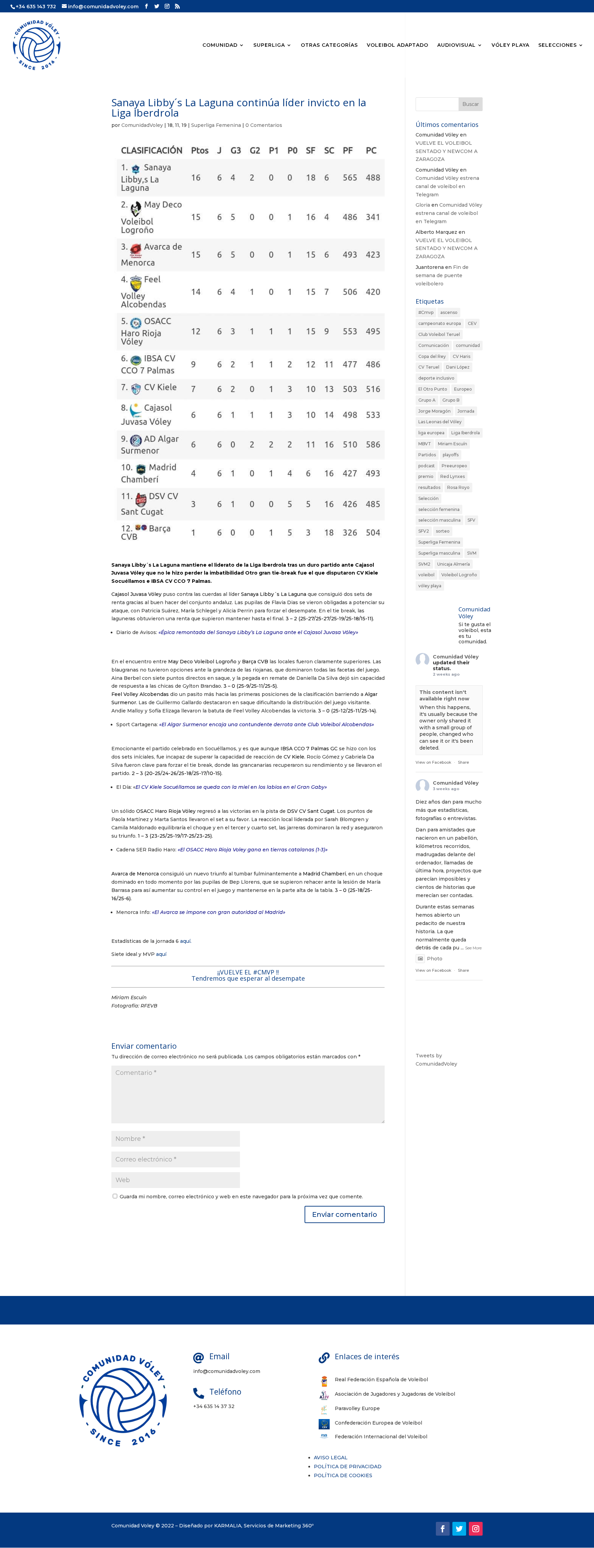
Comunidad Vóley (455, 657)
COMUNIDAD (220, 45)
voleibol (426, 574)
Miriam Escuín (452, 443)
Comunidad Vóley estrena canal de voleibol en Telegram (447, 186)
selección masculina (439, 520)
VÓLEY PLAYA (510, 45)
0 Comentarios (263, 125)
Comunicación (433, 345)
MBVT (424, 443)
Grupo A (427, 400)
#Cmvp (425, 312)
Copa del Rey (432, 356)
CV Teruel (428, 367)
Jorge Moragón (434, 411)
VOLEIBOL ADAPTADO (397, 45)
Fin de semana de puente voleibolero (442, 275)
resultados (429, 487)
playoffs (451, 454)
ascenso (449, 312)
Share (463, 762)
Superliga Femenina (216, 125)
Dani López (458, 367)
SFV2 (423, 531)
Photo (434, 959)
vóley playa (429, 585)
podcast (426, 465)
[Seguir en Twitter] (459, 1529)
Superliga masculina (439, 553)
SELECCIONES (557, 45)
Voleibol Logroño (459, 574)
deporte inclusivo (436, 378)
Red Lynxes (452, 476)
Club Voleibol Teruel (439, 334)
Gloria (423, 205)
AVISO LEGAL (331, 1457)
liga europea (431, 432)
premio (425, 476)
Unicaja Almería (453, 564)
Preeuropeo (454, 465)
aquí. (185, 941)
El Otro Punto (432, 389)
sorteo (443, 531)
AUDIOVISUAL (456, 45)
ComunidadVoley (142, 125)
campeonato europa (439, 323)
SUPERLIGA (269, 45)
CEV (472, 323)
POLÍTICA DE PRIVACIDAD (348, 1466)
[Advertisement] (449, 1181)
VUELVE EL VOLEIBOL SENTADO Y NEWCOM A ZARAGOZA (446, 151)
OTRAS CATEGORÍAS (329, 45)
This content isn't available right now (444, 695)
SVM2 (424, 564)
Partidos (427, 454)
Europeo (463, 389)
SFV (471, 520)
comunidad (468, 345)
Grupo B (451, 400)
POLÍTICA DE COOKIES (343, 1475)
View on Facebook (433, 762)
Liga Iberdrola (465, 432)
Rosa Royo (458, 487)
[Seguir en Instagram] (476, 1529)
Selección (428, 498)
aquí (161, 954)
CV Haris (461, 356)
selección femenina (439, 509)
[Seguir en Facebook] (443, 1529)
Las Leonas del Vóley (440, 421)
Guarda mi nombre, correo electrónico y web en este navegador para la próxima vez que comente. (241, 1196)
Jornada (466, 411)
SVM (471, 553)
